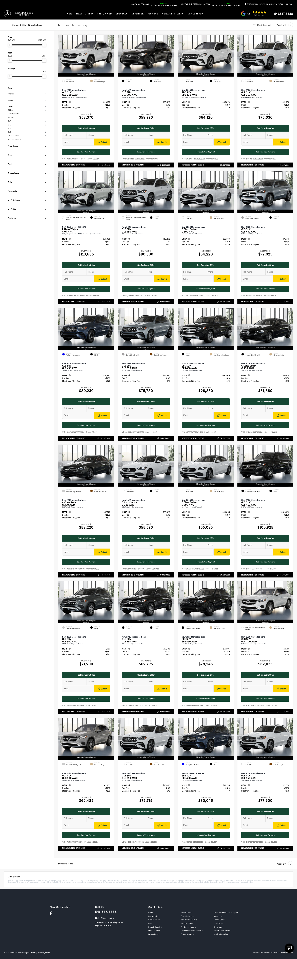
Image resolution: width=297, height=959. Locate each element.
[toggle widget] (289, 948)
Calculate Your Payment (86, 152)
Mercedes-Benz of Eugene (73, 165)
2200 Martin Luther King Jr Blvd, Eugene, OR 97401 (269, 4)
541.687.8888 (140, 4)
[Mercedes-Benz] (7, 14)
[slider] (10, 45)
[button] (111, 54)
